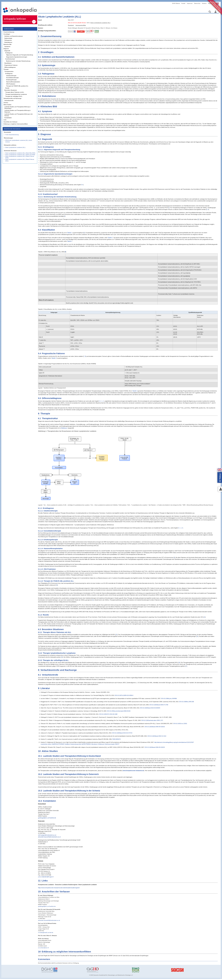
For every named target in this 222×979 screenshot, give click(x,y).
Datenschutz (197, 3)
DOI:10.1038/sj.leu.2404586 (169, 698)
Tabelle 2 (110, 237)
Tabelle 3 (54, 358)
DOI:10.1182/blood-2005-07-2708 (158, 704)
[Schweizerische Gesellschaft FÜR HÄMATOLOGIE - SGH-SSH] (198, 969)
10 (56, 585)
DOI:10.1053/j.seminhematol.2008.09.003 (118, 711)
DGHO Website (176, 3)
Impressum (190, 3)
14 (197, 636)
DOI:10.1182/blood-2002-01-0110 (157, 736)
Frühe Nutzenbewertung (12, 134)
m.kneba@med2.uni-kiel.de (45, 932)
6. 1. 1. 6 (180, 528)
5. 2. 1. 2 (101, 401)
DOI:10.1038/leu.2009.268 (186, 701)
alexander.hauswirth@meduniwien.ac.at (49, 837)
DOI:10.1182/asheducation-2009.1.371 (152, 720)
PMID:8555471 (116, 739)
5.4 (82, 184)
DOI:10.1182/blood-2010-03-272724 (122, 733)
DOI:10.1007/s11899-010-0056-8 (124, 695)
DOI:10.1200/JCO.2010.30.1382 (108, 714)
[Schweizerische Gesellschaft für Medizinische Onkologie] (153, 969)
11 (93, 600)
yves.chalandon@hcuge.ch (46, 876)
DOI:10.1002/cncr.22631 (180, 723)
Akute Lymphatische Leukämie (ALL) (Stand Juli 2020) (20, 154)
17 (186, 666)
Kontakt (183, 3)
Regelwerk (71, 25)
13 (116, 634)
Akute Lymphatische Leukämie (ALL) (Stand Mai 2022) (20, 153)
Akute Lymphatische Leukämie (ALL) (15, 147)
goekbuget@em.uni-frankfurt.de (47, 818)
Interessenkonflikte (81, 25)
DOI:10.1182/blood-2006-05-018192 (155, 726)
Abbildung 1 (64, 428)
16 (179, 662)
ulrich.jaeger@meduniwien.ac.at (47, 835)
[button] (219, 469)
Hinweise (204, 3)
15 (62, 657)
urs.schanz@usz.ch (43, 947)
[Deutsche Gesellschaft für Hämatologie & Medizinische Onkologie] (63, 969)
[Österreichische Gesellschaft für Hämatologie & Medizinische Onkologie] (108, 969)
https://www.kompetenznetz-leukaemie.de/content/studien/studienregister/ (59, 887)
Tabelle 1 (69, 232)
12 (204, 617)
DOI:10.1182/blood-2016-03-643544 (150, 708)
